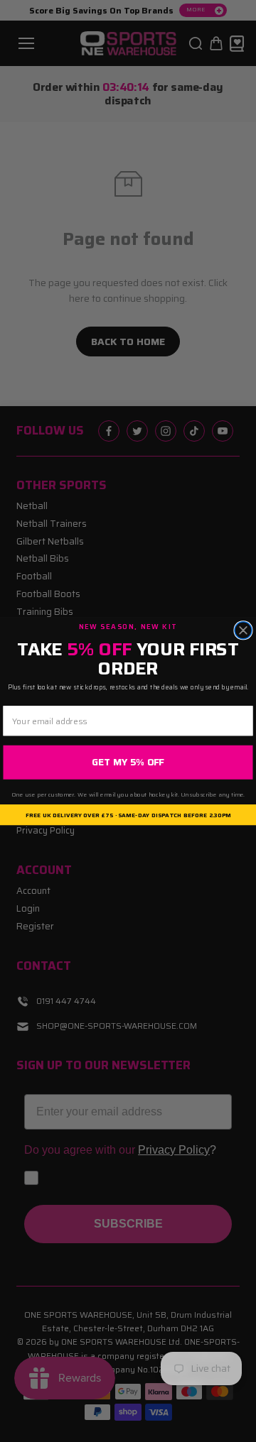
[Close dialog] (243, 629)
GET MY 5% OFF (128, 762)
